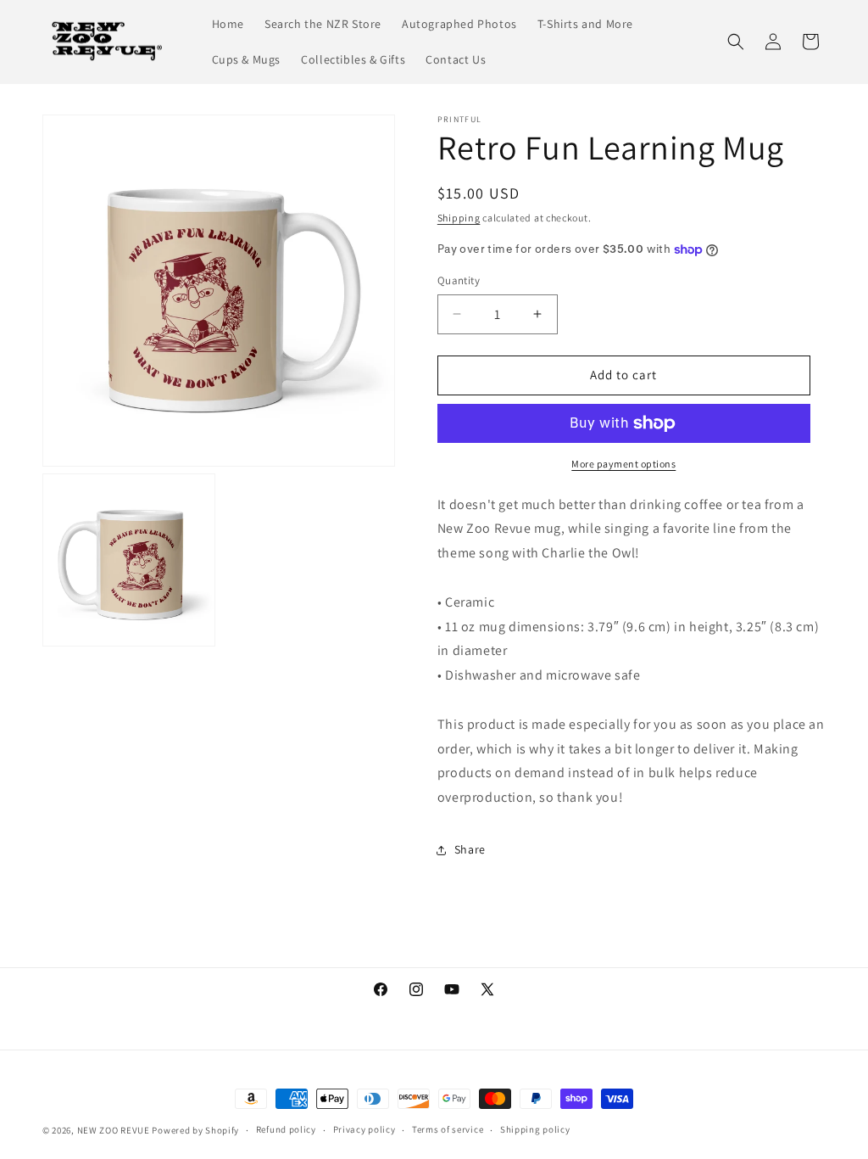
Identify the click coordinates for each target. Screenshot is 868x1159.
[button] (735, 41)
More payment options (623, 463)
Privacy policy (364, 1129)
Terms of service (447, 1129)
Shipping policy (535, 1129)
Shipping (459, 217)
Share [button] (470, 849)
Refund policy (286, 1129)
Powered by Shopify (195, 1130)
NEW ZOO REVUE (113, 1130)
